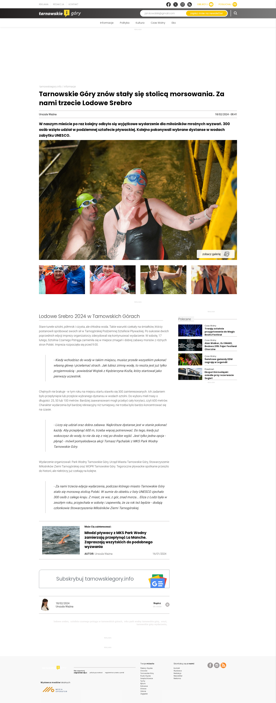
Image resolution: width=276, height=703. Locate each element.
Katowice (144, 686)
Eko (174, 23)
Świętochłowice (146, 678)
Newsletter (178, 676)
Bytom (143, 683)
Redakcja (58, 4)
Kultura (140, 23)
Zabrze (143, 691)
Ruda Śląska (145, 676)
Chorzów (143, 671)
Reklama (43, 4)
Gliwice (143, 688)
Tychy (142, 681)
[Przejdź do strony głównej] (60, 13)
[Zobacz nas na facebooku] (168, 4)
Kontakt (73, 4)
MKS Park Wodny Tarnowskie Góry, (142, 621)
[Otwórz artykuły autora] (47, 605)
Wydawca (178, 671)
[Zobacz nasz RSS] (189, 4)
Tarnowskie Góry (147, 673)
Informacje (107, 23)
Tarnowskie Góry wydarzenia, (152, 624)
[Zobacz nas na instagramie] (182, 4)
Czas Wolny (158, 23)
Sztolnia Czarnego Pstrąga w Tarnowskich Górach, (96, 621)
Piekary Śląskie (146, 668)
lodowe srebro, (61, 621)
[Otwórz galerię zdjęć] (138, 259)
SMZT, (164, 621)
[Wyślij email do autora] (167, 605)
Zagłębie (144, 694)
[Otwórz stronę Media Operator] (54, 691)
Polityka (124, 23)
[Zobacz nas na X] (175, 4)
